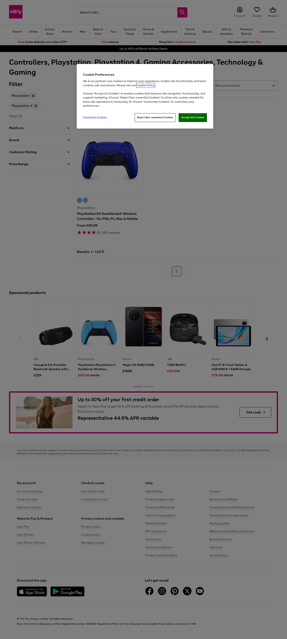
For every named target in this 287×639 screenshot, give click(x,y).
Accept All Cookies (192, 117)
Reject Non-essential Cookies (155, 117)
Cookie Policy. (146, 85)
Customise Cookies (95, 117)
